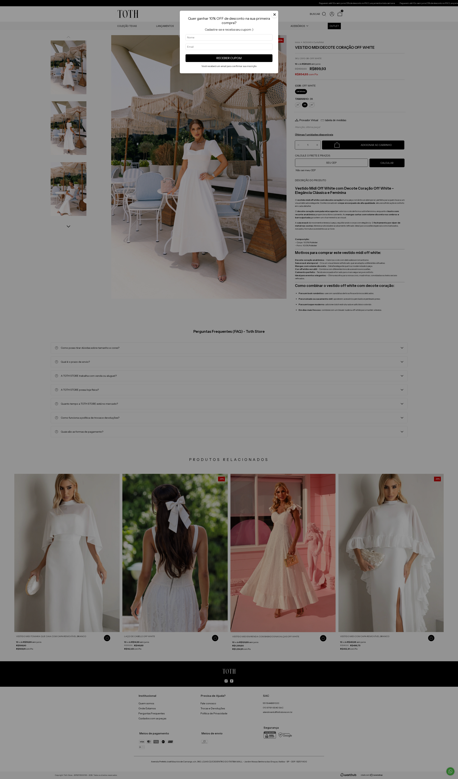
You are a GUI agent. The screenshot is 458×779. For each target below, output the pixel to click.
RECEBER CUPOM (229, 58)
